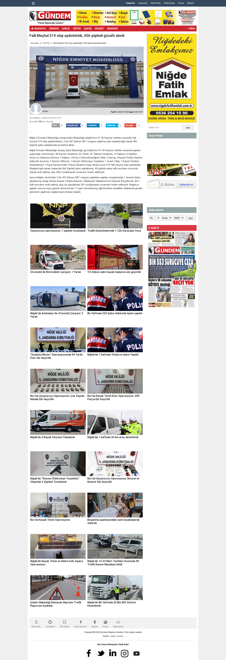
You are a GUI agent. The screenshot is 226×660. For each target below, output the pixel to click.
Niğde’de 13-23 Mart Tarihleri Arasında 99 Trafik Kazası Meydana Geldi (113, 563)
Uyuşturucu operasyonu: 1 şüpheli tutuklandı (58, 230)
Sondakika (50, 626)
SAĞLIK (66, 28)
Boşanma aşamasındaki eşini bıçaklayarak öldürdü (113, 521)
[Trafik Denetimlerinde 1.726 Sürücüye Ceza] (115, 216)
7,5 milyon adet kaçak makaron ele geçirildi (114, 272)
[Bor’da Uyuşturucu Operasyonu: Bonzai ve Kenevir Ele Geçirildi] (115, 463)
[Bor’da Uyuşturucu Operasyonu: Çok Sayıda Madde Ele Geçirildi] (58, 381)
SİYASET (99, 28)
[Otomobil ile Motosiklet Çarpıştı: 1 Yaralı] (58, 257)
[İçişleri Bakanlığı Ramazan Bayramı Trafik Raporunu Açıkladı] (58, 587)
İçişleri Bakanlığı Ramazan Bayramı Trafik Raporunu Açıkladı (55, 604)
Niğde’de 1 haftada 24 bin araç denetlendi (112, 437)
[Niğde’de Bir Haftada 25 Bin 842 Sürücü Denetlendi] (115, 587)
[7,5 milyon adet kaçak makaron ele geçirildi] (115, 257)
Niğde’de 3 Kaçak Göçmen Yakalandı (52, 437)
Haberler (130, 3)
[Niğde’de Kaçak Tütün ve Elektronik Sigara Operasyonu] (58, 546)
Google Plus (113, 653)
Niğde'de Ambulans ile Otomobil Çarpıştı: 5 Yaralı (56, 315)
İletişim (190, 3)
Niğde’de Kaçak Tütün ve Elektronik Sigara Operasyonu (56, 563)
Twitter (101, 653)
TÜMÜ (191, 28)
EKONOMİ (112, 28)
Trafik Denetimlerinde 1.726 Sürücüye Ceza (114, 230)
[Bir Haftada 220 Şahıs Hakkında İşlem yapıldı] (115, 298)
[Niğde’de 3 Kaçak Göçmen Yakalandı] (58, 422)
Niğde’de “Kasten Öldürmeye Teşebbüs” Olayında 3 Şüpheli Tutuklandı (54, 480)
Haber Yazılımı (116, 636)
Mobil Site (155, 3)
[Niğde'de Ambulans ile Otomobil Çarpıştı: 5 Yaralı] (58, 298)
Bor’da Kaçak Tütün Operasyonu (50, 519)
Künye (181, 3)
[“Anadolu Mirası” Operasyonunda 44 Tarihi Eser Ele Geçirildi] (58, 339)
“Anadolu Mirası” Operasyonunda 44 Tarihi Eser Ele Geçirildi (56, 356)
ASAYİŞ (88, 28)
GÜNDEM (54, 28)
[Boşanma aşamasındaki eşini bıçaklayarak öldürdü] (115, 505)
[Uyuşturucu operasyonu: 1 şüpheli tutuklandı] (58, 216)
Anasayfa (142, 3)
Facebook (89, 653)
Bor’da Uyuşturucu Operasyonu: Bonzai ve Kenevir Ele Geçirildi (113, 480)
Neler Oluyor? (80, 626)
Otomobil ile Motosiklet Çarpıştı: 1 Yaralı (55, 272)
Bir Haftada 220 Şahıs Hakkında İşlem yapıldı (114, 313)
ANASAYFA (40, 28)
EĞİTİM (77, 28)
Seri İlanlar (64, 626)
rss (124, 653)
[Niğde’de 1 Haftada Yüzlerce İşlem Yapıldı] (115, 339)
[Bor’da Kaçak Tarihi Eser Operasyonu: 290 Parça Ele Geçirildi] (115, 381)
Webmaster (169, 3)
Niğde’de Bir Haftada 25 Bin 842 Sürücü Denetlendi (111, 604)
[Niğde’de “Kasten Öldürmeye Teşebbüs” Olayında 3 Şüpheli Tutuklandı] (58, 463)
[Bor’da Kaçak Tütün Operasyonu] (58, 505)
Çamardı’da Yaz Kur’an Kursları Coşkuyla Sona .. (58, 3)
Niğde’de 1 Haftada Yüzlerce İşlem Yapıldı (112, 354)
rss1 (136, 653)
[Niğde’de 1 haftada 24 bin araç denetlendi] (115, 422)
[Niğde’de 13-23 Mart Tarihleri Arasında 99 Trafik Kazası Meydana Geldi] (115, 546)
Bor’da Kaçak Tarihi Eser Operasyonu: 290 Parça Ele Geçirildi (113, 397)
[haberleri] (31, 197)
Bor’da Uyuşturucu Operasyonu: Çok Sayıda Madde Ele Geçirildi (57, 397)
